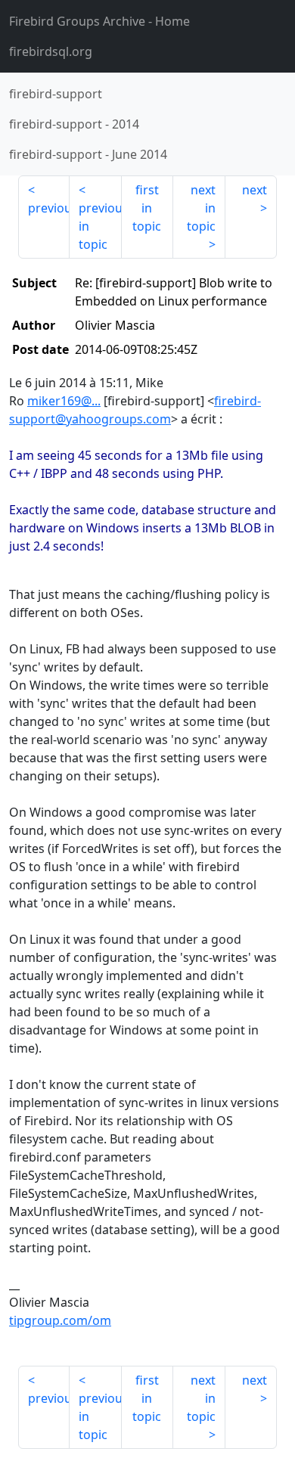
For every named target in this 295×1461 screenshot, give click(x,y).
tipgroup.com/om (60, 1320)
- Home (99, 21)
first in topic (146, 207)
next (254, 189)
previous (49, 208)
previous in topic (100, 226)
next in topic (201, 207)
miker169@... (64, 400)
